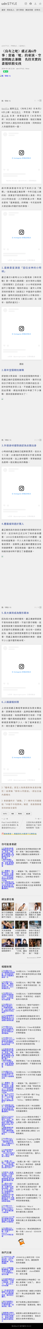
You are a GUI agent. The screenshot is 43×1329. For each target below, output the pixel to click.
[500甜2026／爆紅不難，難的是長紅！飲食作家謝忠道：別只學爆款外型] (8, 985)
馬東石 (20, 813)
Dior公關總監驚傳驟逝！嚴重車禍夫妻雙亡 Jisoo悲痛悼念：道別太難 (28, 1271)
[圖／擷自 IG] (21, 87)
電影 (12, 813)
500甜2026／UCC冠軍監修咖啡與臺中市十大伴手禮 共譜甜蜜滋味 (28, 1075)
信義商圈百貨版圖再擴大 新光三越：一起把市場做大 (21, 914)
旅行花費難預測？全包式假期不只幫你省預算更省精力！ (7, 914)
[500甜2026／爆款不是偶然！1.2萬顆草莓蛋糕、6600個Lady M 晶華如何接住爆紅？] (8, 1008)
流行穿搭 (20, 9)
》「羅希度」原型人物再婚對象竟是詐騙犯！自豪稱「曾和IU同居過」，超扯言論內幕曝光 (21, 791)
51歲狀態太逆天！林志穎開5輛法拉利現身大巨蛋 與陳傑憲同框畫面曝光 (28, 885)
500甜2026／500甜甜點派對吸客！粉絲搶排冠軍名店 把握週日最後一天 (28, 974)
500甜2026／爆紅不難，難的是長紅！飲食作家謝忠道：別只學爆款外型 (28, 985)
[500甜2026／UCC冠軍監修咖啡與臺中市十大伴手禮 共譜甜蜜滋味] (8, 1075)
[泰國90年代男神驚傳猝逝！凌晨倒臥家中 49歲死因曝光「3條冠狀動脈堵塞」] (8, 1198)
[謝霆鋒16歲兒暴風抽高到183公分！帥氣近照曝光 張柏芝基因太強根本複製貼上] (8, 1316)
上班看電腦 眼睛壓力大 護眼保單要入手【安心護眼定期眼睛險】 (35, 914)
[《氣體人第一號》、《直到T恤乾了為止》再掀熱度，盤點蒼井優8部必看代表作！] (8, 1164)
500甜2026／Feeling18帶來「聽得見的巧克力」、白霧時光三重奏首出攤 (28, 1142)
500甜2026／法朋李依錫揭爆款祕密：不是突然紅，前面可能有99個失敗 (28, 996)
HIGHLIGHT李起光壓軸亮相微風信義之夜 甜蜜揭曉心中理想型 (28, 1220)
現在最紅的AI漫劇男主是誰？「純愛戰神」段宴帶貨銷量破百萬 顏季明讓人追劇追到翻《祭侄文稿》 (35, 950)
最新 (3, 9)
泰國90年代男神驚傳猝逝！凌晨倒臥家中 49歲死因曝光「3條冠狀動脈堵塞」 (28, 1198)
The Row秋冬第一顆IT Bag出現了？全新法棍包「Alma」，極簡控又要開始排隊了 (28, 1098)
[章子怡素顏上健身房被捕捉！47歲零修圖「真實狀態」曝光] (8, 1305)
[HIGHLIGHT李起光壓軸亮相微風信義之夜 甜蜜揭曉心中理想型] (8, 1220)
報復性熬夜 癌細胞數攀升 (8, 949)
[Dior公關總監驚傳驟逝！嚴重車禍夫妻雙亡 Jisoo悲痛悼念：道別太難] (8, 1271)
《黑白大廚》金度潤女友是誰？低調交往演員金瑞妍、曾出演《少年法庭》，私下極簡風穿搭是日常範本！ (28, 1188)
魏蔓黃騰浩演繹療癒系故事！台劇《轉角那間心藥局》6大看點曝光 (28, 1131)
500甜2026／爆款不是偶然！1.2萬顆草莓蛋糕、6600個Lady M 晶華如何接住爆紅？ (28, 1008)
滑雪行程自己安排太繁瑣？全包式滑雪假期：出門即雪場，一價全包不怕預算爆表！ (34, 932)
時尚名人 (11, 9)
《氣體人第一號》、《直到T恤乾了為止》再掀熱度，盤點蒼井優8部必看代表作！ (28, 1164)
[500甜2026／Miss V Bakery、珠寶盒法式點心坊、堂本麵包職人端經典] (8, 1209)
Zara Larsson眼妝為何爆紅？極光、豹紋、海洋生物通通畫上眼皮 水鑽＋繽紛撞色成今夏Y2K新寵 (28, 1120)
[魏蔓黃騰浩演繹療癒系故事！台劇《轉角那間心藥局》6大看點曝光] (8, 1131)
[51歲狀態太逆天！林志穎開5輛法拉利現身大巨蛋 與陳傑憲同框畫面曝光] (8, 885)
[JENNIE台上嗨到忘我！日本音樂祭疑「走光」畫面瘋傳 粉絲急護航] (8, 1260)
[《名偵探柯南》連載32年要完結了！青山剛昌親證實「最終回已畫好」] (8, 1293)
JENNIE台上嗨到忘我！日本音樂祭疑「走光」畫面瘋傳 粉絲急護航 (28, 1260)
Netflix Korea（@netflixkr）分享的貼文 (21, 180)
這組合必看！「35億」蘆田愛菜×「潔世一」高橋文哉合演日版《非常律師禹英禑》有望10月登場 (21, 950)
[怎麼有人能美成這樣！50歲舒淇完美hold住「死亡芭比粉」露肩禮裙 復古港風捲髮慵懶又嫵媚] (8, 1175)
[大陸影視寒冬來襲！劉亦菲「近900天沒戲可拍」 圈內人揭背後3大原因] (8, 1153)
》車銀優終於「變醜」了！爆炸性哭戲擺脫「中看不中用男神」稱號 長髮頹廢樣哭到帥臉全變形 (21, 804)
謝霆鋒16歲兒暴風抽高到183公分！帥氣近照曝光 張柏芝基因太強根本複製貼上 (28, 1316)
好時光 (37, 9)
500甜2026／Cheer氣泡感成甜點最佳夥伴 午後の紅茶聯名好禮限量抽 (28, 1030)
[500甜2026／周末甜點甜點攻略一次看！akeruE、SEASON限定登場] (8, 1231)
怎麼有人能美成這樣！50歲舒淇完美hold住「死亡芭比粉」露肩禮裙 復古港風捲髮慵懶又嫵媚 (28, 1176)
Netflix (5, 813)
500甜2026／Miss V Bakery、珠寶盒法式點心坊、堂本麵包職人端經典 (28, 1209)
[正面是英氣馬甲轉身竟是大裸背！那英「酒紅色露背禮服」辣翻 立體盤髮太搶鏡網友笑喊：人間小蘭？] (8, 852)
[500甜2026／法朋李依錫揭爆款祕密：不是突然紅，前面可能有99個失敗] (8, 996)
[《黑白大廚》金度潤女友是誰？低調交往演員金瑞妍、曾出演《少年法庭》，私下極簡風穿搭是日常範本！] (8, 1187)
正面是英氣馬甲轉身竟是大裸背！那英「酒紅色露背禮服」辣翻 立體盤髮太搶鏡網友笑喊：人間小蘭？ (28, 853)
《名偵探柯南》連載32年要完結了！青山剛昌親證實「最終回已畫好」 (28, 1293)
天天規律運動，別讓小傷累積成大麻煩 (7, 932)
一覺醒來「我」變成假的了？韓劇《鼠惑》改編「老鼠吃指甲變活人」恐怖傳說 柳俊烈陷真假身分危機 (28, 875)
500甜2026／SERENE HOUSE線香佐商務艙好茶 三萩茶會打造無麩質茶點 (28, 1041)
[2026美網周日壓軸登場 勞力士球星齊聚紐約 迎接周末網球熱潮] (8, 1019)
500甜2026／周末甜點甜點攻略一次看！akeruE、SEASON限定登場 (28, 1231)
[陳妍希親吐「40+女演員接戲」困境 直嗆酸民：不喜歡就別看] (8, 863)
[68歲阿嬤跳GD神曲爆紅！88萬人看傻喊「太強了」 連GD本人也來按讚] (8, 1282)
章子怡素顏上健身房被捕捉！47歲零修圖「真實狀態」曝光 (28, 1303)
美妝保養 (29, 9)
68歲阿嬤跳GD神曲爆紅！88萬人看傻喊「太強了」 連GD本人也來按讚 (28, 1282)
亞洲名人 (23, 45)
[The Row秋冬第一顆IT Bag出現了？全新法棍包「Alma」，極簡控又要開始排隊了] (8, 1097)
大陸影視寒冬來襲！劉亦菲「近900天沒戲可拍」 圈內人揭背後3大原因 (21, 932)
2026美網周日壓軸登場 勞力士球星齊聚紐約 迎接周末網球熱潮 (28, 1019)
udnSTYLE (5, 45)
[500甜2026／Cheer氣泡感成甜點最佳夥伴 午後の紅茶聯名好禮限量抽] (8, 1030)
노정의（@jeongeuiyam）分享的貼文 (21, 260)
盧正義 (28, 813)
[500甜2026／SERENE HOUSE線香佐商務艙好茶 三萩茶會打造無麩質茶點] (8, 1041)
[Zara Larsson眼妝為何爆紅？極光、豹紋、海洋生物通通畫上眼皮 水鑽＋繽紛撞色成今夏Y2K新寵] (8, 1119)
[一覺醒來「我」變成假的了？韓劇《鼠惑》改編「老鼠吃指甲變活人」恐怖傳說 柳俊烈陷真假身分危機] (8, 874)
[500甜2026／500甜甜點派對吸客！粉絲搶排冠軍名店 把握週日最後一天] (8, 974)
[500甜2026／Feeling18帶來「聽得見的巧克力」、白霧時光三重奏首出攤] (8, 1142)
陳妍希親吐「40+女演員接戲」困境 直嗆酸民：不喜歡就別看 (28, 861)
